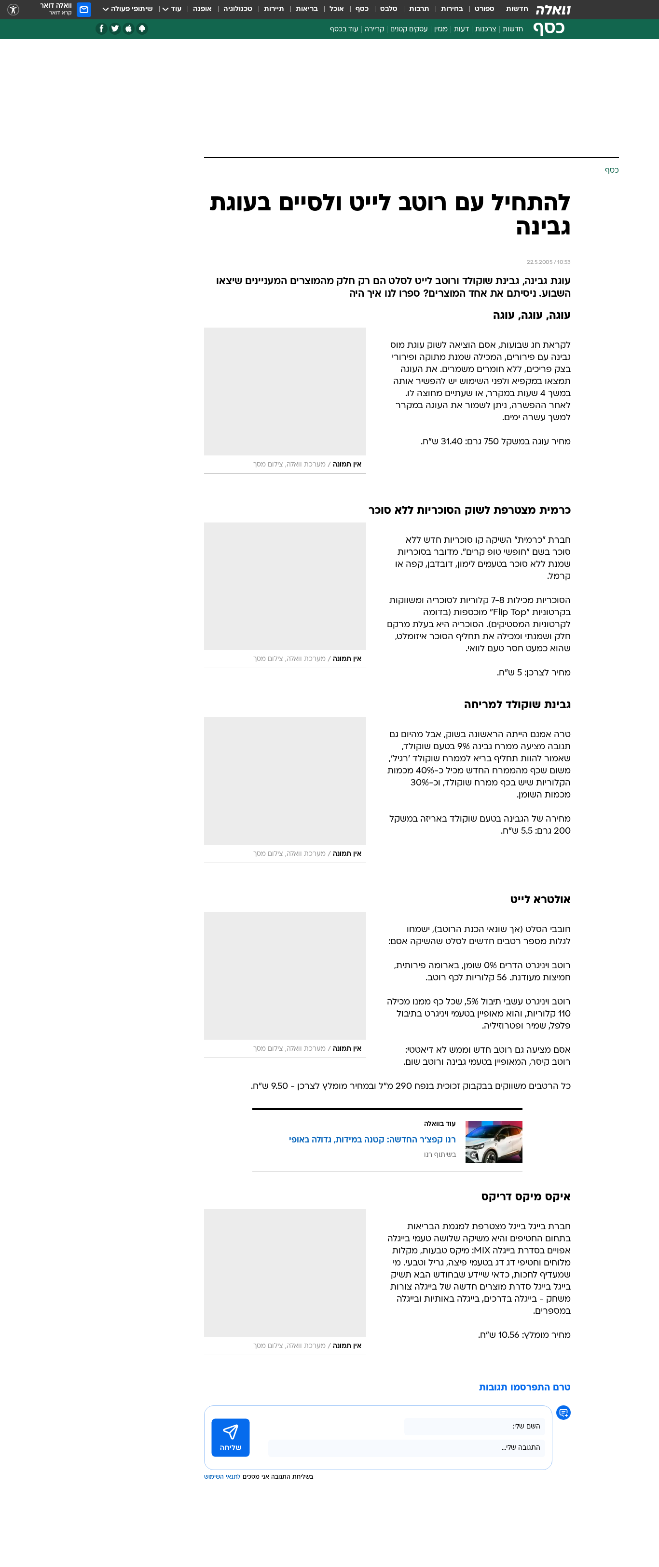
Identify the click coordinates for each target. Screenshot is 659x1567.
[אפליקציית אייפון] (129, 29)
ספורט (484, 9)
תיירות (274, 9)
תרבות (419, 9)
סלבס (389, 9)
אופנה (202, 9)
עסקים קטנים (409, 30)
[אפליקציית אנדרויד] (142, 29)
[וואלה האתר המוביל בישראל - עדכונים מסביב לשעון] (553, 9)
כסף (362, 9)
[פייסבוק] (102, 29)
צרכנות (485, 30)
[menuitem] (511, 9)
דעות (461, 30)
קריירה (374, 30)
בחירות (452, 9)
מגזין (441, 30)
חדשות (517, 9)
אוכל (337, 9)
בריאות (307, 9)
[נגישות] (13, 10)
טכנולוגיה (237, 9)
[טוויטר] (115, 29)
